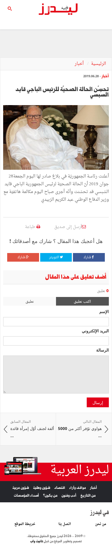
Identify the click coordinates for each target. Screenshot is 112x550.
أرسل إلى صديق (68, 227)
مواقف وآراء (77, 488)
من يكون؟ (50, 495)
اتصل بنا (64, 524)
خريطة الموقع (24, 524)
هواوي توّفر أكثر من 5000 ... (80, 429)
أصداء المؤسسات (26, 495)
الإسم (104, 311)
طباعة (30, 227)
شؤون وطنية (41, 488)
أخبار (80, 64)
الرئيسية (98, 64)
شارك (88, 257)
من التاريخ (88, 495)
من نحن (100, 524)
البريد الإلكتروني (95, 330)
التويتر (54, 257)
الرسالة (102, 350)
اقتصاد (59, 488)
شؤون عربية (20, 488)
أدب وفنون (68, 495)
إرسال (97, 402)
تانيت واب (36, 541)
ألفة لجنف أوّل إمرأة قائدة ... (32, 429)
